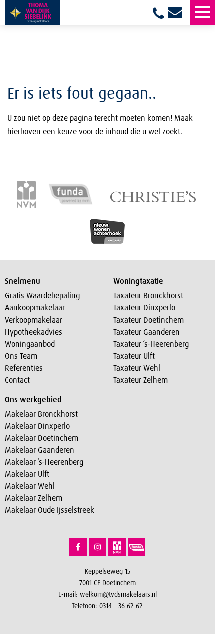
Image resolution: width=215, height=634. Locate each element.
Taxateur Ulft (134, 356)
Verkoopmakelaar (33, 319)
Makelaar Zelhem (33, 498)
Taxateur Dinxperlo (145, 307)
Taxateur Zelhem (141, 380)
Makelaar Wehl (30, 486)
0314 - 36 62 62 (121, 605)
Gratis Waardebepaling (42, 295)
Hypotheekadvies (33, 332)
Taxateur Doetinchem (149, 319)
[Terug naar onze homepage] (32, 12)
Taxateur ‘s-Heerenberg (151, 344)
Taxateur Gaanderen (147, 332)
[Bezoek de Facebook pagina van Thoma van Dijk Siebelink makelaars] (78, 547)
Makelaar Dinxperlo (37, 426)
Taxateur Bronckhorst (149, 295)
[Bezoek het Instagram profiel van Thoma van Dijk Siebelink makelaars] (97, 547)
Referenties (24, 368)
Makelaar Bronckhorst (41, 414)
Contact (17, 380)
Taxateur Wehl (137, 368)
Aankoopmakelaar (35, 307)
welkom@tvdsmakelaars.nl (118, 594)
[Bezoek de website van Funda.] (137, 547)
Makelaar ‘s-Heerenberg (44, 462)
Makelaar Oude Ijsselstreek (49, 510)
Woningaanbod (30, 344)
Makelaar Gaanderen (39, 450)
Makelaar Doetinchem (41, 438)
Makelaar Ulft (27, 474)
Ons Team (21, 356)
